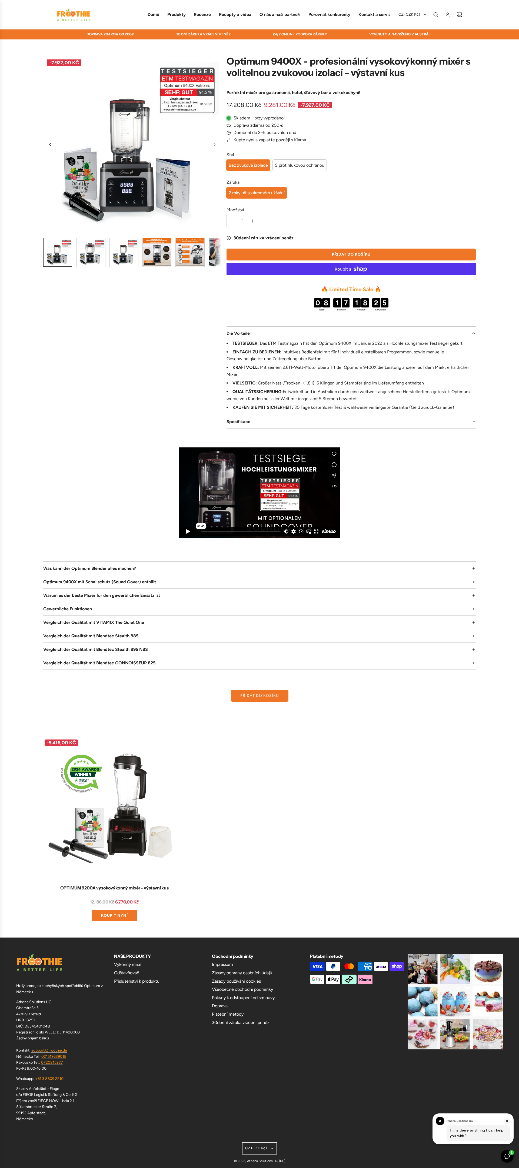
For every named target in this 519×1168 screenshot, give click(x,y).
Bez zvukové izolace (248, 165)
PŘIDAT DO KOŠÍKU (259, 695)
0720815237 (52, 1062)
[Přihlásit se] (448, 15)
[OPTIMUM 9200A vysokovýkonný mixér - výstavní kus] (114, 809)
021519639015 (53, 1056)
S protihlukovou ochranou (299, 165)
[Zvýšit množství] (253, 221)
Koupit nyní (114, 915)
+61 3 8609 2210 (49, 1078)
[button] (50, 144)
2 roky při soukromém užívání (257, 192)
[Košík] (459, 15)
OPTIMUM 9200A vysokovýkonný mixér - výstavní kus (114, 888)
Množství (235, 209)
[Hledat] (436, 15)
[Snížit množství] (233, 221)
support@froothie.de (49, 1050)
